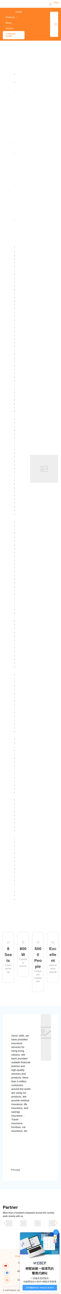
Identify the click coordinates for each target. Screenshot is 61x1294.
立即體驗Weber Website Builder (40, 1288)
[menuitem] (19, 12)
